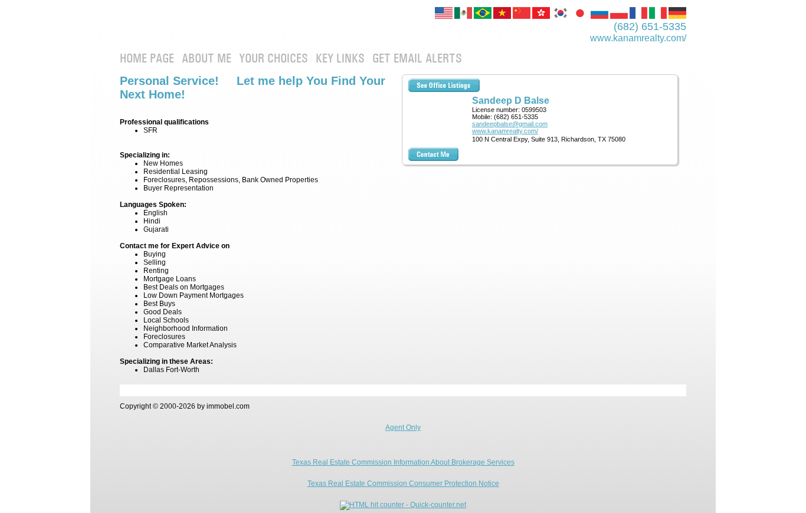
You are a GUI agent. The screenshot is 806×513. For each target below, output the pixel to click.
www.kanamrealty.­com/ (638, 38)
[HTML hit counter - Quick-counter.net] (403, 505)
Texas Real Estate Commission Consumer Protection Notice (403, 483)
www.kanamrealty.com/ (505, 130)
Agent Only (403, 427)
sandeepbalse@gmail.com (510, 123)
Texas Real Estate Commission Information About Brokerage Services (403, 462)
